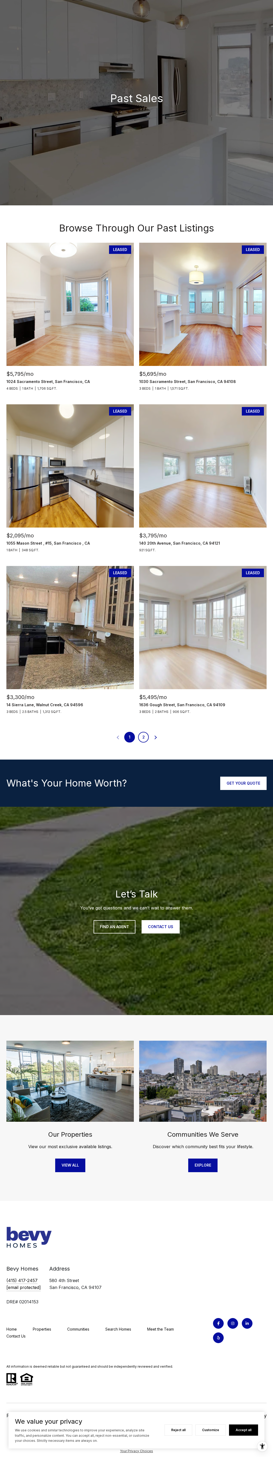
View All (70, 1165)
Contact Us (16, 1336)
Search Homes (118, 1329)
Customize (210, 1430)
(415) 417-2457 (22, 1280)
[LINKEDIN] (247, 1323)
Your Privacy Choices (136, 1451)
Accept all (243, 1430)
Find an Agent (114, 926)
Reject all (178, 1430)
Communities (78, 1329)
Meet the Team (160, 1329)
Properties (42, 1329)
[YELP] (218, 1337)
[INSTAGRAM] (232, 1323)
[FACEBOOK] (218, 1323)
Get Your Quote (243, 783)
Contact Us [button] (160, 926)
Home (11, 1329)
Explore (203, 1165)
